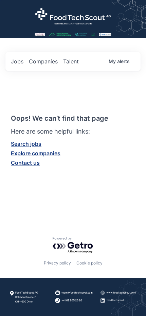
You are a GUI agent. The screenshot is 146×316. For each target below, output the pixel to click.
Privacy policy (57, 262)
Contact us (25, 162)
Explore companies (35, 153)
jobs (17, 61)
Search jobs (26, 143)
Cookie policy (89, 262)
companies (43, 61)
